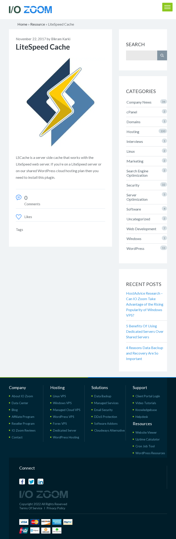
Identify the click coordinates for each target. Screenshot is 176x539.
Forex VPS (60, 423)
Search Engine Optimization (145, 173)
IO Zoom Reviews (24, 430)
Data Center (20, 403)
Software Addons (106, 423)
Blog (15, 410)
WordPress (145, 248)
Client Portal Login (147, 396)
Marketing (145, 161)
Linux (145, 151)
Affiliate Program (23, 417)
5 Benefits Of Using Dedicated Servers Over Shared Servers (145, 331)
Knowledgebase (146, 410)
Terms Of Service (30, 508)
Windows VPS (62, 403)
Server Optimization (145, 197)
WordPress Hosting (66, 437)
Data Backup (102, 396)
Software (145, 209)
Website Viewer (146, 432)
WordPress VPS (63, 417)
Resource (37, 24)
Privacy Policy (56, 508)
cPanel (145, 112)
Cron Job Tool (145, 446)
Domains (145, 122)
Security (145, 185)
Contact (17, 437)
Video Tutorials (145, 403)
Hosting (145, 131)
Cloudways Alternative (109, 430)
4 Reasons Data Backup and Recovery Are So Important (144, 353)
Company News (145, 102)
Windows (145, 238)
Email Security (103, 410)
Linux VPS (59, 396)
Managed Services (106, 403)
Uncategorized (145, 219)
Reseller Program (23, 423)
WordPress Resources (150, 453)
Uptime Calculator (147, 439)
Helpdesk (141, 417)
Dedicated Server (64, 430)
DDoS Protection (105, 417)
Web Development (145, 229)
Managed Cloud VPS (66, 410)
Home (22, 24)
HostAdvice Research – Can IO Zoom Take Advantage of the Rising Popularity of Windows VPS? (144, 304)
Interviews (145, 141)
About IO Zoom (22, 396)
